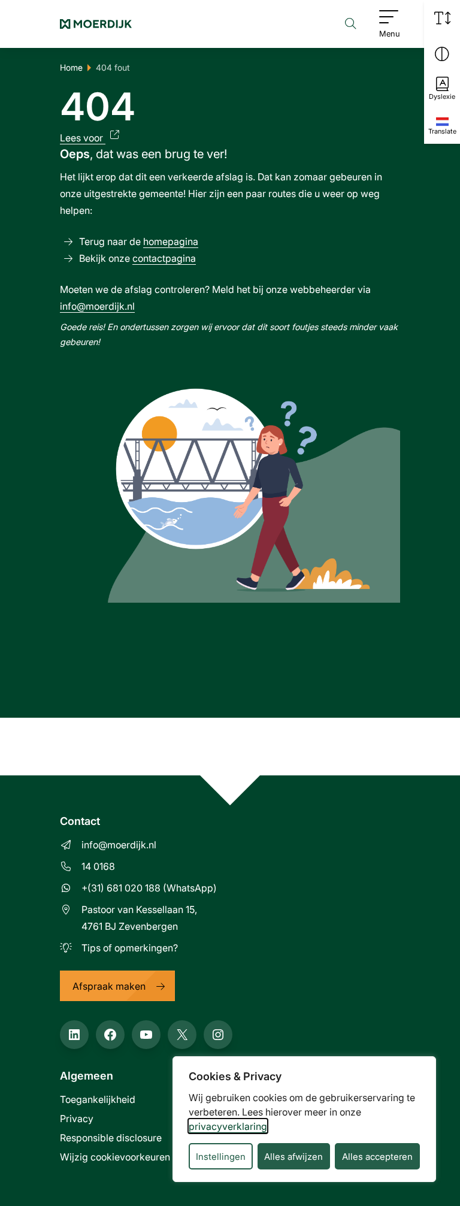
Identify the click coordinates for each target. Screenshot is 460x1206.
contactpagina (164, 258)
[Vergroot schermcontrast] (442, 54)
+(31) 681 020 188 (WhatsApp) (149, 887)
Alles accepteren (377, 1156)
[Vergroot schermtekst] (442, 18)
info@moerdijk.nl (97, 306)
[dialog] (304, 1119)
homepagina (170, 241)
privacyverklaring (228, 1126)
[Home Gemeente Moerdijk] (96, 24)
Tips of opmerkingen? (129, 947)
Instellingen (221, 1156)
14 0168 (98, 866)
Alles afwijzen (293, 1156)
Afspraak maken (109, 986)
